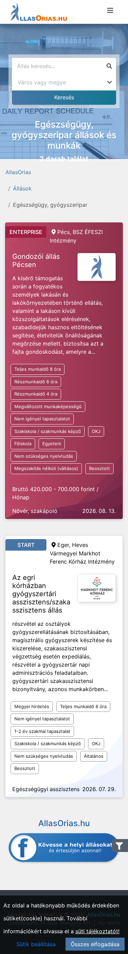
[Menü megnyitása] (110, 10)
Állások (22, 188)
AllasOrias (18, 172)
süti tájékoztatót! (97, 931)
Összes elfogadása (95, 944)
